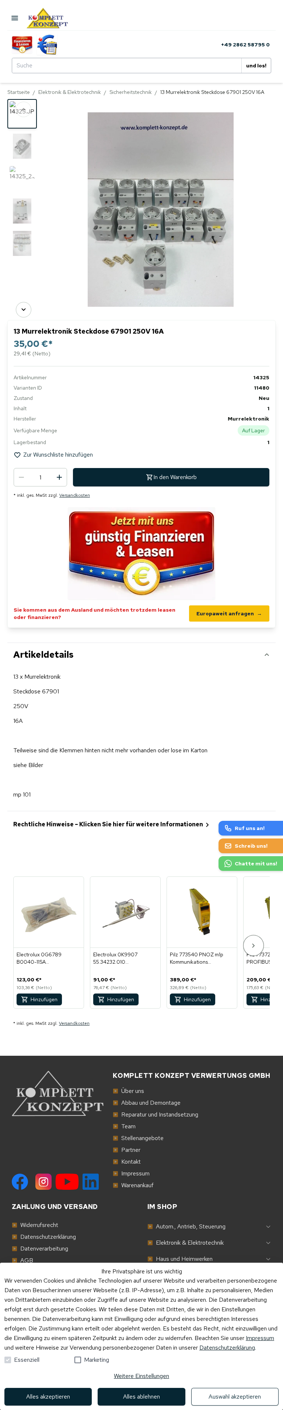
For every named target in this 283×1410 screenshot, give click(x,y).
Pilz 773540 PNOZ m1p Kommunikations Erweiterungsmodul (196, 958)
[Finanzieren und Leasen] (22, 44)
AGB (22, 1260)
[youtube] (67, 1182)
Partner (126, 1150)
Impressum (260, 1338)
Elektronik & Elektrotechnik (69, 92)
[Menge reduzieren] (21, 477)
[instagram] (43, 1182)
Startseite (18, 92)
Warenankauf (133, 1185)
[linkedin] (91, 1182)
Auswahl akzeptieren (235, 1396)
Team (124, 1126)
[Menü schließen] (14, 18)
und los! (256, 65)
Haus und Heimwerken (180, 1259)
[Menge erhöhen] (59, 477)
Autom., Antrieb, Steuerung (186, 1226)
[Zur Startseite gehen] (54, 18)
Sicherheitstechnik (130, 92)
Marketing (96, 1360)
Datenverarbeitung (40, 1248)
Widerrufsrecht (35, 1225)
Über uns (128, 1091)
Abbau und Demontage (147, 1103)
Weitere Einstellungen (141, 1376)
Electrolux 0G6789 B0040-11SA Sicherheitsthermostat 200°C (42, 958)
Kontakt (127, 1161)
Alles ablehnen (141, 1396)
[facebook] (20, 1182)
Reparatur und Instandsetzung (155, 1114)
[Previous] (23, 109)
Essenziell (26, 1360)
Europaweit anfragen (229, 613)
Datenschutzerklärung (227, 1347)
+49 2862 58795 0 (245, 44)
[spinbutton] (40, 477)
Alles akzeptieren (48, 1396)
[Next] (23, 309)
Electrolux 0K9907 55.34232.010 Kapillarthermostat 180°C (122, 958)
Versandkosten (74, 495)
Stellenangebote (138, 1138)
